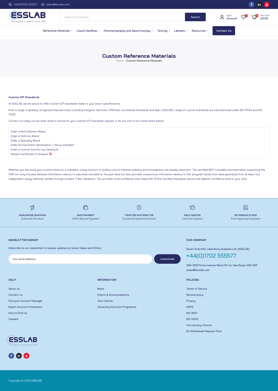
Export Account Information (25, 307)
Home (119, 60)
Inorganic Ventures (95, 110)
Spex (158, 110)
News (100, 288)
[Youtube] (266, 4)
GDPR (189, 307)
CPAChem (114, 110)
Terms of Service (196, 288)
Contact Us (223, 30)
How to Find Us (18, 313)
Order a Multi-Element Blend (28, 131)
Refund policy (194, 294)
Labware (180, 30)
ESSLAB (36, 380)
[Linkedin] (259, 4)
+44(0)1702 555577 (25, 4)
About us (14, 288)
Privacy (190, 301)
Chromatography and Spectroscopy (127, 30)
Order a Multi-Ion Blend (25, 136)
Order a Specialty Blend (25, 140)
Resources (199, 30)
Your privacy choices (199, 325)
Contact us (16, 294)
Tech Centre (105, 301)
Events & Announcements (113, 294)
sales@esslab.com (57, 4)
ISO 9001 (191, 313)
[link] (267, 363)
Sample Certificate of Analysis (29, 154)
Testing (162, 30)
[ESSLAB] (27, 17)
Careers (13, 319)
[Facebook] (251, 4)
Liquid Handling (87, 30)
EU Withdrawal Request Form (204, 331)
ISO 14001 (192, 319)
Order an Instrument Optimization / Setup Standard (42, 145)
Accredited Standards (135, 110)
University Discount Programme (116, 307)
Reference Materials (57, 30)
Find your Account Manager (25, 301)
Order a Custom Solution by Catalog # (34, 149)
